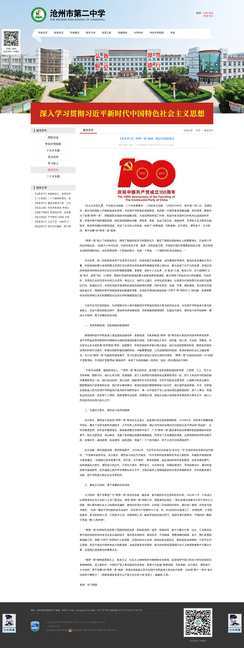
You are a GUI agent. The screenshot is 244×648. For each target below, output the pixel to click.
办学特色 (138, 32)
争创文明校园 (157, 32)
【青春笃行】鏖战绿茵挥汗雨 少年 (52, 203)
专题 (172, 32)
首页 (198, 130)
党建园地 (122, 32)
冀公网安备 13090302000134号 (85, 630)
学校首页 (42, 32)
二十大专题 (53, 176)
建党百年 (53, 169)
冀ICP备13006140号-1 (108, 630)
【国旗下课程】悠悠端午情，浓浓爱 (52, 212)
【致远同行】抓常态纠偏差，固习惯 (52, 226)
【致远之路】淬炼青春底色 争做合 (51, 208)
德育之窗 (106, 32)
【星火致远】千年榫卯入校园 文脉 (51, 217)
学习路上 (53, 163)
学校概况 (74, 32)
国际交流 (53, 137)
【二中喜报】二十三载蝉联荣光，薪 (52, 198)
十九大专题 (53, 150)
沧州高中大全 (54, 626)
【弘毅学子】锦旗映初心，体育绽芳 (52, 194)
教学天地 (90, 32)
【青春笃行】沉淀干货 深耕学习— (52, 221)
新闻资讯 (58, 32)
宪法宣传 (53, 156)
